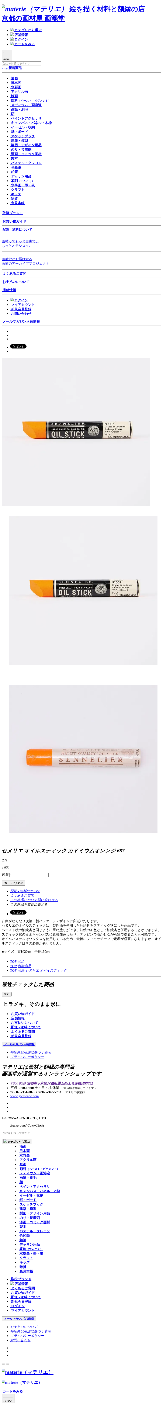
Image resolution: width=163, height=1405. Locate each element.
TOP (13, 961)
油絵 (21, 961)
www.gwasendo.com (24, 1096)
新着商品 (24, 966)
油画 (21, 970)
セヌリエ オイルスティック (46, 970)
